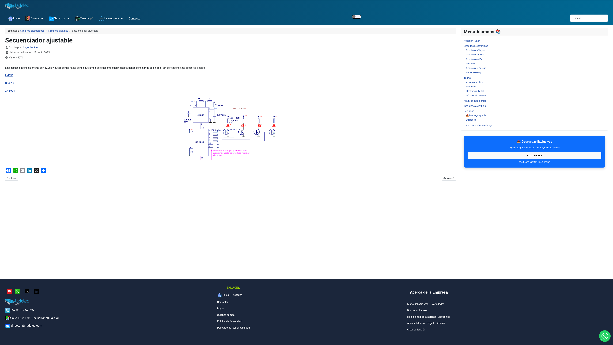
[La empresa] (121, 18)
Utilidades (471, 120)
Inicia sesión (544, 162)
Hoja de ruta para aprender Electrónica (428, 316)
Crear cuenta (534, 155)
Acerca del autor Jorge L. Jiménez (426, 323)
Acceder (237, 294)
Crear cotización (416, 329)
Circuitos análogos (475, 50)
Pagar (220, 308)
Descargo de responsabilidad (233, 327)
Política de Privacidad (229, 321)
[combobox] (589, 18)
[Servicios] (68, 18)
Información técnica (476, 95)
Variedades (438, 304)
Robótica (470, 63)
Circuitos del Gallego (476, 68)
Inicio (226, 294)
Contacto (134, 18)
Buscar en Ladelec (417, 310)
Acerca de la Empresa (429, 292)
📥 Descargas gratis (476, 115)
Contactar (222, 302)
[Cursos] (41, 18)
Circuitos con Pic (474, 59)
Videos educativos (475, 82)
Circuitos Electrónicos (476, 45)
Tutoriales (471, 86)
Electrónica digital (475, 91)
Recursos (469, 111)
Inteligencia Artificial (475, 105)
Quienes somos (226, 314)
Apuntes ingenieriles (475, 100)
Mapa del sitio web (417, 304)
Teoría (467, 77)
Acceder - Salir (472, 40)
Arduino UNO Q (473, 72)
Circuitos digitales (475, 54)
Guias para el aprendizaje (478, 125)
